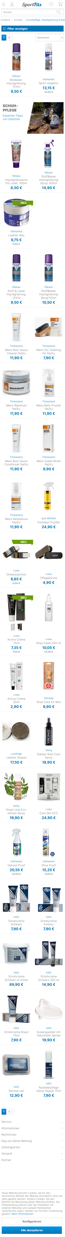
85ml (4, 199)
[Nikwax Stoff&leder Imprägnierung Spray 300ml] (49, 154)
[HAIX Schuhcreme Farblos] (49, 898)
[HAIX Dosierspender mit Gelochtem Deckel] (49, 1009)
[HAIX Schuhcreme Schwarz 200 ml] (49, 954)
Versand (6, 1153)
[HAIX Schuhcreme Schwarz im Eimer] (16, 954)
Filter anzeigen (17, 28)
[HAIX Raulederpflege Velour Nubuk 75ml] (49, 1065)
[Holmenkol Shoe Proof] (49, 843)
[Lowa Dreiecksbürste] (16, 552)
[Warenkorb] (60, 4)
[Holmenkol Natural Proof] (16, 843)
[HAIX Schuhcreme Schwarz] (16, 898)
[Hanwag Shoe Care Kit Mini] (49, 676)
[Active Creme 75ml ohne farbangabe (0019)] (12, 627)
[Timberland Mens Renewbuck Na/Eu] (16, 496)
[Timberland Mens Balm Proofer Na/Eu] (49, 383)
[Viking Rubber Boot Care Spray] (49, 731)
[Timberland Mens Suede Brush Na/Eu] (49, 438)
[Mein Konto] (12, 4)
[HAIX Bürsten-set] (16, 1065)
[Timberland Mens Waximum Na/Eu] (16, 383)
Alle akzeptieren (32, 1230)
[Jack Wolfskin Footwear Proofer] (49, 496)
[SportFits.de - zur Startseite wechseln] (32, 4)
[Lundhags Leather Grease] (16, 731)
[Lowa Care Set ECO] (49, 787)
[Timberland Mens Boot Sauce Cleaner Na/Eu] (16, 327)
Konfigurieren (32, 1221)
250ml (37, 829)
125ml (38, 44)
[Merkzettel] (51, 4)
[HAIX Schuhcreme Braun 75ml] (16, 1009)
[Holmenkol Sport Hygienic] (49, 57)
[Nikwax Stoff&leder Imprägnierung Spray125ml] (49, 268)
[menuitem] (51, 4)
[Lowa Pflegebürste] (49, 552)
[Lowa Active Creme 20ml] (16, 676)
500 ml (5, 829)
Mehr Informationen (22, 1213)
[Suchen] (58, 12)
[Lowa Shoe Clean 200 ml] (49, 607)
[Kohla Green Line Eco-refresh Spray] (16, 787)
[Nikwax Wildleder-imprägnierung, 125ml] (16, 57)
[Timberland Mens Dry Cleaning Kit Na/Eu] (49, 327)
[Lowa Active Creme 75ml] (16, 607)
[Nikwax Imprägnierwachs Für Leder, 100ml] (16, 154)
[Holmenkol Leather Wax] (16, 213)
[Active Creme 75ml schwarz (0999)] (19, 627)
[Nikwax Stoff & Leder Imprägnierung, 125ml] (16, 268)
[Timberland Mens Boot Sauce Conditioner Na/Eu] (16, 438)
